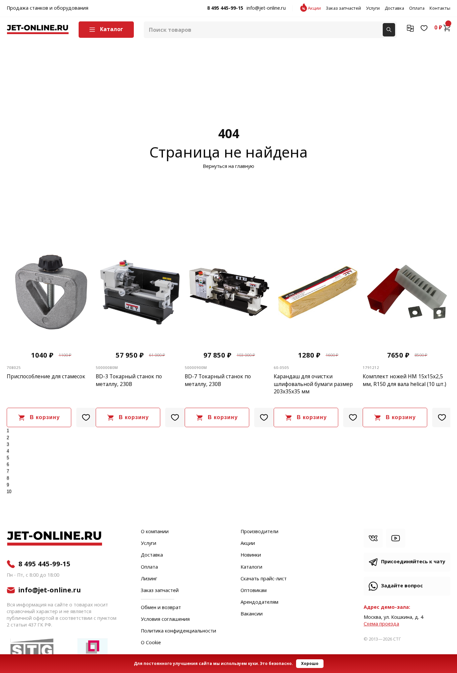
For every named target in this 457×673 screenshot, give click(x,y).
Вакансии (252, 614)
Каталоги (251, 567)
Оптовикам (254, 590)
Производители (259, 531)
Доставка (394, 8)
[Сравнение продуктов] (410, 28)
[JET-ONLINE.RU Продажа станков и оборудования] (38, 29)
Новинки (251, 555)
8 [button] (8, 478)
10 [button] (9, 491)
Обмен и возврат (161, 607)
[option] (76, 338)
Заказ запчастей (343, 8)
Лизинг (149, 579)
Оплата (417, 8)
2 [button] (8, 437)
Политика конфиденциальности (178, 631)
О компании (155, 531)
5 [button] (8, 457)
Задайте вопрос (402, 585)
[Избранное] (424, 28)
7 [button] (8, 471)
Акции (314, 8)
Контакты (440, 8)
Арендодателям (259, 602)
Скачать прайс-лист (264, 579)
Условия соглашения (165, 619)
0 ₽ (438, 27)
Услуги (373, 8)
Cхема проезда (381, 624)
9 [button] (8, 484)
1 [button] (8, 430)
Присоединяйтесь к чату (413, 561)
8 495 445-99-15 (225, 8)
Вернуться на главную (228, 166)
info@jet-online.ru (266, 8)
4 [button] (8, 451)
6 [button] (8, 464)
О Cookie (151, 643)
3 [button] (8, 444)
